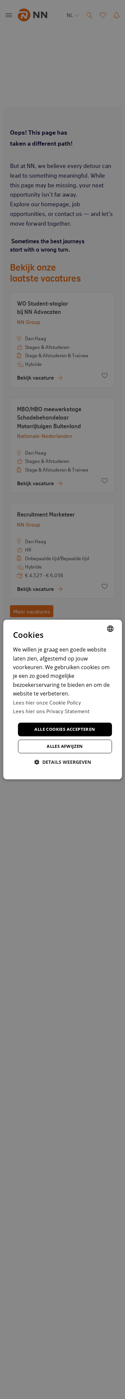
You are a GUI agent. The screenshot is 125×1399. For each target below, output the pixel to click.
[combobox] (110, 628)
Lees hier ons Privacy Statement (51, 710)
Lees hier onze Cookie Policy (47, 702)
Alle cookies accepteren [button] (64, 729)
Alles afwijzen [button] (65, 746)
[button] (62, 762)
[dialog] (62, 699)
